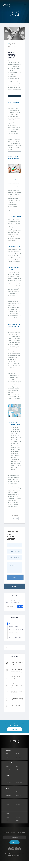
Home (7, 753)
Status (17, 791)
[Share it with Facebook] (9, 518)
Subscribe (20, 606)
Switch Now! (18, 795)
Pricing (17, 753)
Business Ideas (13, 632)
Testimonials (8, 795)
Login (7, 791)
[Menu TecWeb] (25, 5)
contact (14, 502)
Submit (15, 577)
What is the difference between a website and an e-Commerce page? (17, 671)
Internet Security (13, 635)
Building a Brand (13, 626)
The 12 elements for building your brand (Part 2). (17, 685)
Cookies (7, 817)
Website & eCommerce (15, 637)
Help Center (18, 757)
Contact (17, 807)
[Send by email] (13, 518)
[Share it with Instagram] (17, 518)
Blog (7, 757)
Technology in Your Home (16, 629)
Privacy (17, 820)
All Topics (11, 624)
